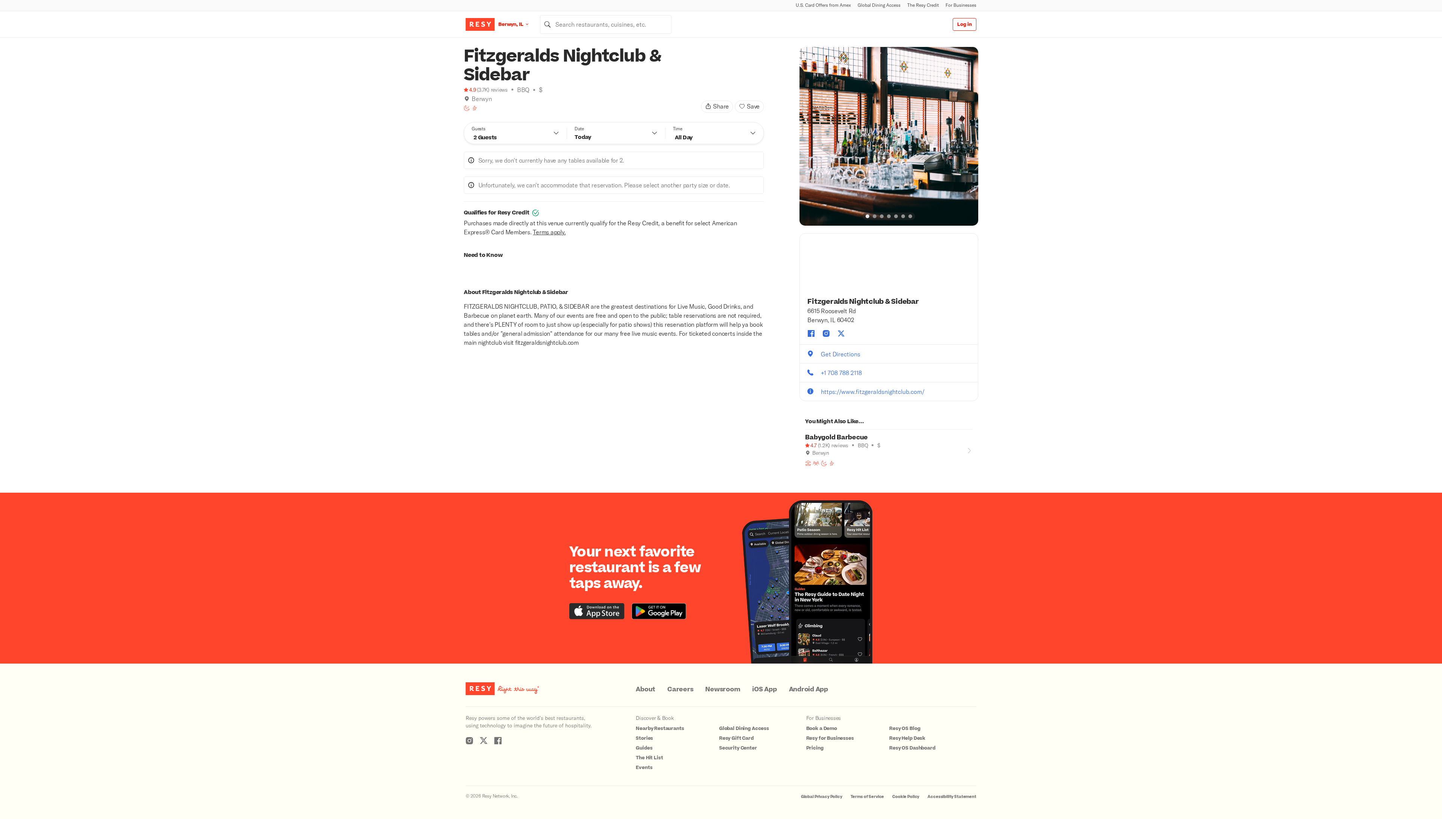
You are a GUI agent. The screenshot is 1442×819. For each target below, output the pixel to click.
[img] (467, 99)
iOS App (764, 689)
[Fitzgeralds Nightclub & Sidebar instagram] (826, 333)
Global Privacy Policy (821, 796)
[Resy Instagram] (469, 740)
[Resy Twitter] (483, 740)
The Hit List (649, 757)
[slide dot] (867, 216)
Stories (644, 738)
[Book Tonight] (467, 108)
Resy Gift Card (736, 738)
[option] (888, 136)
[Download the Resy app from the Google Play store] (658, 611)
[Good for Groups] (816, 463)
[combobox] (605, 24)
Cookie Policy (905, 796)
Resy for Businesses (830, 738)
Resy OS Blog (904, 728)
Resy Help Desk (907, 738)
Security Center (738, 748)
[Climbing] (475, 108)
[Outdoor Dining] (808, 463)
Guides (644, 748)
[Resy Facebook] (498, 740)
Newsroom (722, 689)
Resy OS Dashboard (912, 748)
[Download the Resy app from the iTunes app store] (596, 611)
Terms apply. (549, 231)
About (645, 689)
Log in (964, 24)
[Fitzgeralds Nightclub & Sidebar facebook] (811, 333)
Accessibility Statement (952, 796)
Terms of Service (867, 796)
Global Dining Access (879, 5)
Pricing (815, 748)
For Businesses (961, 5)
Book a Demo (821, 728)
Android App (808, 689)
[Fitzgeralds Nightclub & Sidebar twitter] (841, 333)
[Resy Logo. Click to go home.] (480, 24)
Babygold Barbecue (836, 437)
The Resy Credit (923, 5)
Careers (680, 689)
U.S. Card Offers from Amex (823, 5)
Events (644, 767)
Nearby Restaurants (660, 728)
